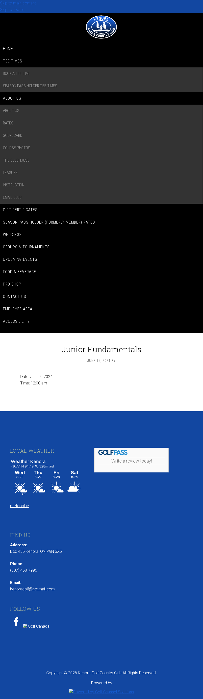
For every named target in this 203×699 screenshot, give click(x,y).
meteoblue (19, 505)
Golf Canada (39, 626)
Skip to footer (12, 9)
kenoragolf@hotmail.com (32, 589)
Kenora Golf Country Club (101, 27)
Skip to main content (18, 3)
